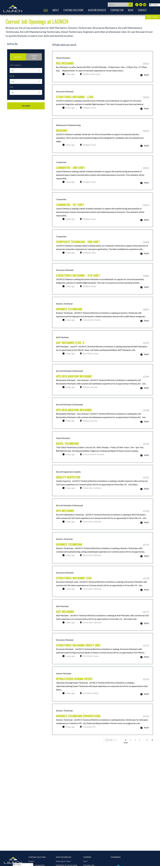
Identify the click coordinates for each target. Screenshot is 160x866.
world (156, 9)
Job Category (15, 65)
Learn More (102, 66)
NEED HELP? (152, 17)
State (12, 76)
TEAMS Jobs (33, 57)
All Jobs (17, 57)
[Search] (130, 4)
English (18, 864)
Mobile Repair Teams (63, 861)
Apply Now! (26, 105)
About (85, 861)
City (11, 87)
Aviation (31, 861)
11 (147, 740)
